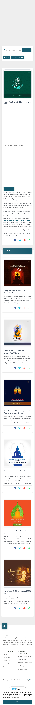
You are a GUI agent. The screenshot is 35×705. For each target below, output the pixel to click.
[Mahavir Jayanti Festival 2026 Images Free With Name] (17, 333)
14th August (22, 666)
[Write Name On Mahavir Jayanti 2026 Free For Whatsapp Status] (17, 393)
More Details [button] (15, 697)
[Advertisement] (17, 22)
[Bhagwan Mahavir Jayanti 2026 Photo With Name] (17, 273)
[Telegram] (17, 689)
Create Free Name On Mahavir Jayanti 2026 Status (17, 103)
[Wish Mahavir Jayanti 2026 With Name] (17, 453)
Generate (9, 189)
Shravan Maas (22, 669)
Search (27, 50)
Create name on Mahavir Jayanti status (17, 220)
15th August (22, 659)
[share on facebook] (15, 241)
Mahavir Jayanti (18, 57)
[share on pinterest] (25, 241)
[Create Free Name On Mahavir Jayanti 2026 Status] (18, 84)
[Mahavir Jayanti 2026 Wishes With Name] (17, 513)
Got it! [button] (17, 701)
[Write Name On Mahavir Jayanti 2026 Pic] (17, 573)
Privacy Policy (7, 660)
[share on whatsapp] (30, 241)
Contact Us (6, 657)
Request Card (7, 664)
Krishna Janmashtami (24, 656)
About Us (6, 667)
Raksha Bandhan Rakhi (25, 663)
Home (7, 57)
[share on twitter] (20, 241)
